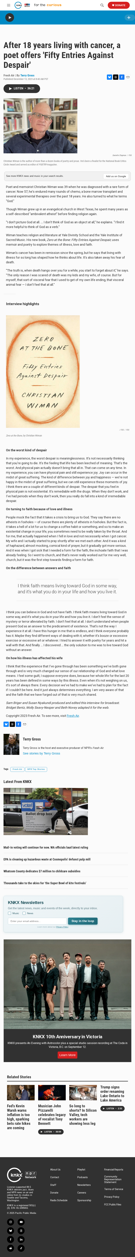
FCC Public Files (112, 1204)
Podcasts (82, 1177)
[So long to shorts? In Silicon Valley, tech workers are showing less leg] (83, 1092)
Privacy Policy (62, 927)
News (30, 913)
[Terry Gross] (11, 744)
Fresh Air (73, 716)
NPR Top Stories (36, 769)
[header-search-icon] (102, 5)
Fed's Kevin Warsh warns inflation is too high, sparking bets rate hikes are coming (18, 1117)
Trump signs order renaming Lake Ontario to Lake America (112, 1093)
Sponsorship (84, 1200)
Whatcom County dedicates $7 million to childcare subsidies (42, 871)
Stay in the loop (83, 921)
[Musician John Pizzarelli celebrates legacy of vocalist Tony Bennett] (52, 1092)
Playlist (81, 1169)
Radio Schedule (59, 1200)
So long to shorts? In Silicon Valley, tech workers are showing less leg (83, 1115)
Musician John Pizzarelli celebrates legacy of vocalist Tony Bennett (52, 1115)
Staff (53, 1185)
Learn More (67, 1055)
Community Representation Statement (112, 1179)
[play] (9, 18)
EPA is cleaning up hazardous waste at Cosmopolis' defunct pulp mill (47, 859)
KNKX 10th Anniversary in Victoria (67, 1036)
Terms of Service (113, 1189)
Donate (120, 5)
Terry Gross (27, 75)
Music (15, 913)
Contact (54, 1177)
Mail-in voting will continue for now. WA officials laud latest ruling (46, 847)
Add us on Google (116, 176)
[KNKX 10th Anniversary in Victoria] (67, 984)
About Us (55, 1169)
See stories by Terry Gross (41, 753)
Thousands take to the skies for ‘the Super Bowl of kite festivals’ (45, 883)
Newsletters (84, 1185)
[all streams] (130, 18)
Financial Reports (113, 1169)
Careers (81, 1192)
